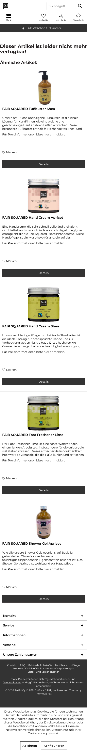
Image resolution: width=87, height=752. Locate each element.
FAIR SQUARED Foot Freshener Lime (32, 435)
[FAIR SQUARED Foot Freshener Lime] (43, 413)
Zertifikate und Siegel (67, 665)
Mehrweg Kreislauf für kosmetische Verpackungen (43, 668)
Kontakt (12, 665)
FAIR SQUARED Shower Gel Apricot (31, 543)
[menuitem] (78, 17)
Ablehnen (29, 746)
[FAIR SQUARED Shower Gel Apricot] (43, 522)
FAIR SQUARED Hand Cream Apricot (32, 217)
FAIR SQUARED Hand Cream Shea (30, 326)
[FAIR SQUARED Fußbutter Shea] (43, 87)
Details (43, 164)
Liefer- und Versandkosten (43, 671)
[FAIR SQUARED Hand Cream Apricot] (43, 196)
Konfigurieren (54, 746)
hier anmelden (54, 134)
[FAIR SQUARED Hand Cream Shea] (43, 305)
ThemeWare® (43, 693)
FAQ (22, 665)
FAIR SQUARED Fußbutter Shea (28, 109)
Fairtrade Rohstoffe (40, 665)
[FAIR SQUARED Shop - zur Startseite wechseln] (21, 6)
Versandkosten (12, 682)
